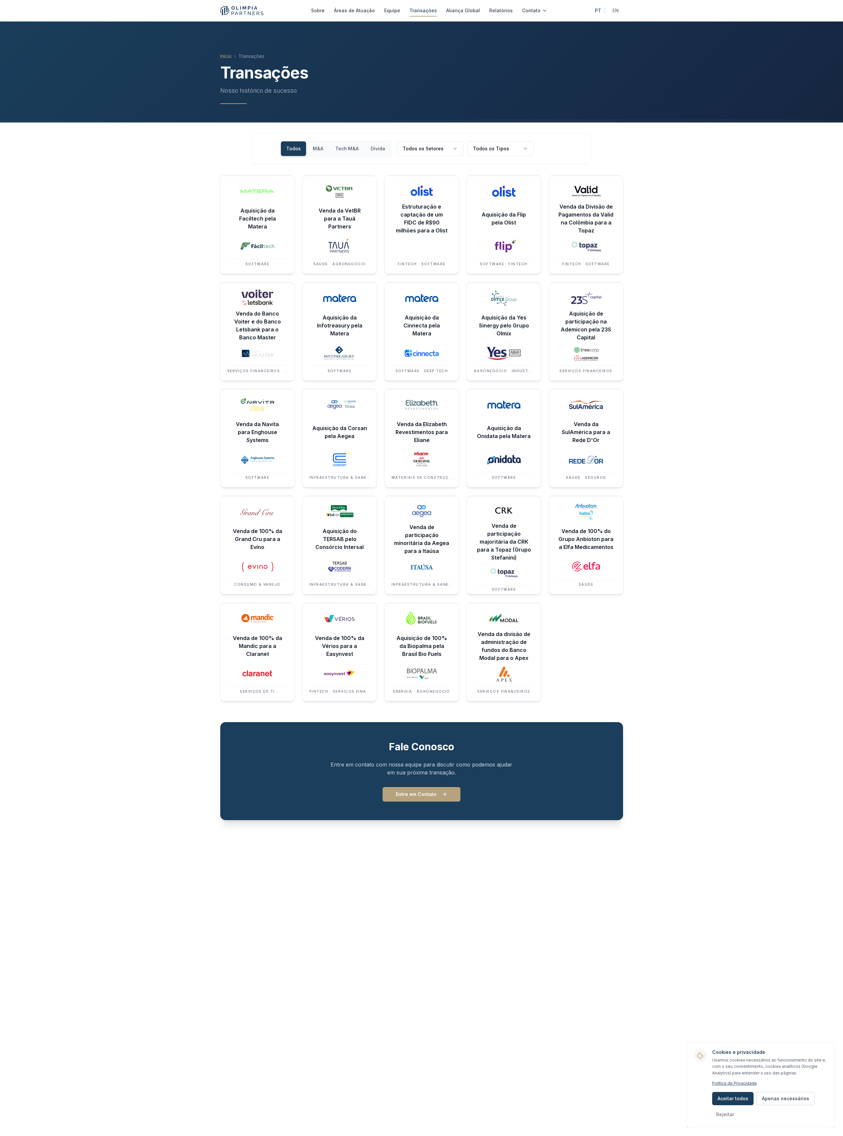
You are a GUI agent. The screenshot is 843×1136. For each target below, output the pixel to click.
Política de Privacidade (734, 1083)
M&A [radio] (318, 148)
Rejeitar (725, 1114)
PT (598, 10)
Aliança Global (463, 10)
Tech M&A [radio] (347, 148)
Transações (423, 10)
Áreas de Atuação (354, 10)
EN (615, 10)
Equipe (392, 10)
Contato (531, 10)
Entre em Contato (416, 794)
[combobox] (430, 148)
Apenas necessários (785, 1098)
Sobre (318, 10)
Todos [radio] (293, 148)
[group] (336, 148)
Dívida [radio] (378, 148)
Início (226, 56)
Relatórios (501, 10)
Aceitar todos (732, 1098)
